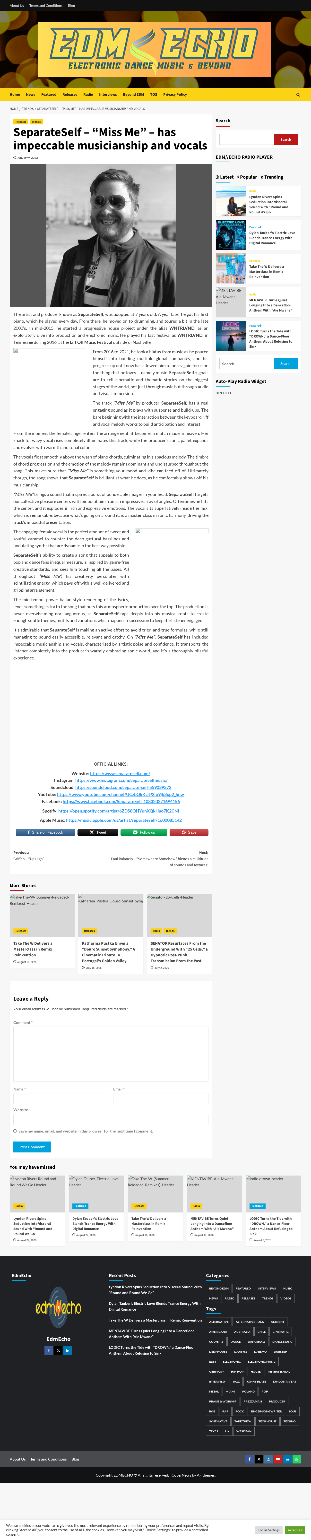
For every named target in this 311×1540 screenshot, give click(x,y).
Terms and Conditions (45, 5)
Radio (88, 94)
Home (15, 94)
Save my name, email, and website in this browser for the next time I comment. (85, 1131)
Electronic (232, 1361)
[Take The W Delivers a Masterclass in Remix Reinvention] (42, 915)
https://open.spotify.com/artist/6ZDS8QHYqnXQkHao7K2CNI (118, 810)
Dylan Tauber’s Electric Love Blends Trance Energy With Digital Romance (272, 238)
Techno (290, 1421)
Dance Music (282, 1341)
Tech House (267, 1421)
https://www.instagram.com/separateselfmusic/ (121, 780)
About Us (17, 5)
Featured (48, 94)
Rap (225, 1411)
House (256, 1371)
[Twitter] (58, 1350)
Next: (159, 859)
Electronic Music (262, 1361)
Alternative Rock (250, 1322)
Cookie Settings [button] (269, 1530)
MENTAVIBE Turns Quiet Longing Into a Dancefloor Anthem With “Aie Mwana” (271, 305)
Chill (262, 1331)
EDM (212, 1361)
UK (227, 1431)
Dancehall (256, 1341)
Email (119, 1089)
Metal (214, 1391)
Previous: (28, 856)
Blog (71, 5)
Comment (23, 1022)
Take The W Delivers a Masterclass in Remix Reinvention (266, 271)
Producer (277, 1401)
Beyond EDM (133, 94)
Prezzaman (253, 1401)
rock (239, 1411)
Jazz (236, 1381)
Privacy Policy (175, 94)
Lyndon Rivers (284, 1381)
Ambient (277, 1322)
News (30, 94)
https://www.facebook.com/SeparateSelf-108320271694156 (121, 801)
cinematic (281, 1331)
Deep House (218, 1351)
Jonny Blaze (256, 1381)
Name (19, 1089)
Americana (218, 1331)
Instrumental (279, 1371)
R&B (212, 1411)
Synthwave (218, 1421)
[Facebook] (48, 1350)
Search (223, 120)
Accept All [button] (295, 1530)
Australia (242, 1331)
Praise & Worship (223, 1401)
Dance (236, 1341)
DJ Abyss (240, 1351)
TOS (153, 94)
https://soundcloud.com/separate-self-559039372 (123, 787)
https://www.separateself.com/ (120, 773)
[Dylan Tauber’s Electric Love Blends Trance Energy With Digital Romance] (231, 234)
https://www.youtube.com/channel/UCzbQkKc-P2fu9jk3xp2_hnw (120, 794)
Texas (213, 1431)
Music (287, 1288)
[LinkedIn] (67, 1350)
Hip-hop (237, 1371)
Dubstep (280, 1351)
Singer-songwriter (266, 1411)
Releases (69, 94)
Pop (265, 1391)
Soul (292, 1411)
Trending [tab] (273, 177)
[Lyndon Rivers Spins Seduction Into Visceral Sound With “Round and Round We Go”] (231, 200)
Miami (230, 1391)
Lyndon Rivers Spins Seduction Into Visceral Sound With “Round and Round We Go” (268, 204)
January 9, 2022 (27, 157)
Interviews (108, 94)
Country (216, 1341)
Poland (248, 1391)
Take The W (242, 1421)
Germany (216, 1371)
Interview (217, 1381)
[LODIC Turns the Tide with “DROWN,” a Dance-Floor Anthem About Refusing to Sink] (231, 335)
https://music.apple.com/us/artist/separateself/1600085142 (124, 820)
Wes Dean (243, 1431)
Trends (36, 122)
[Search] (298, 94)
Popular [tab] (248, 177)
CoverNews (181, 1475)
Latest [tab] (226, 177)
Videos (285, 1298)
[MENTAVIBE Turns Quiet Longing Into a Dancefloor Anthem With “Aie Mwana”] (231, 296)
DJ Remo (260, 1351)
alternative (219, 1322)
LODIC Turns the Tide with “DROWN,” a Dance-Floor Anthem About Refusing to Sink (270, 339)
